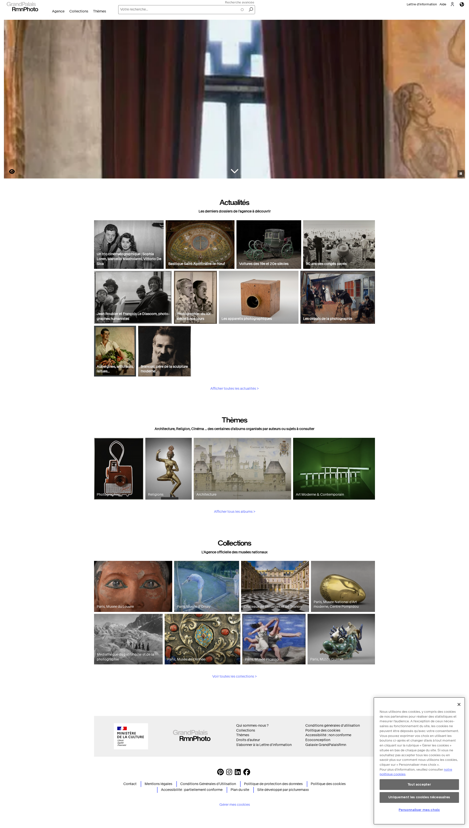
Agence (58, 11)
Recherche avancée (239, 2)
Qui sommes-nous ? (252, 725)
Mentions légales (158, 784)
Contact (130, 784)
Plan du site (240, 790)
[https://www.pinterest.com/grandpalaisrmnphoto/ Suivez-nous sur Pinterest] (220, 773)
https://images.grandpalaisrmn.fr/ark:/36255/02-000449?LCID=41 (9, 171)
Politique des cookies (322, 730)
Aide (442, 4)
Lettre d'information (422, 4)
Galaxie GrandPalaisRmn (325, 745)
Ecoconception (317, 740)
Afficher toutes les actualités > (234, 388)
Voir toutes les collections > (234, 676)
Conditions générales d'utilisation (332, 725)
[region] (419, 761)
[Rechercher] (251, 9)
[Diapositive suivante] (458, 100)
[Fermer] (459, 704)
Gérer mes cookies (234, 805)
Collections (78, 11)
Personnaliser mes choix (419, 809)
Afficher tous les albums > (234, 512)
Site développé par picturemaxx (283, 790)
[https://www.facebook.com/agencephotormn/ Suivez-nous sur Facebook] (246, 773)
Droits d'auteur (248, 740)
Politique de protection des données (273, 784)
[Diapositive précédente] (10, 100)
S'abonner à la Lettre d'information (264, 745)
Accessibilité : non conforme (328, 735)
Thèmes (99, 11)
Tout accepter (419, 784)
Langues (462, 4)
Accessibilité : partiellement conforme (192, 790)
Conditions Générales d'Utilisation (208, 784)
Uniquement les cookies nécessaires (419, 797)
